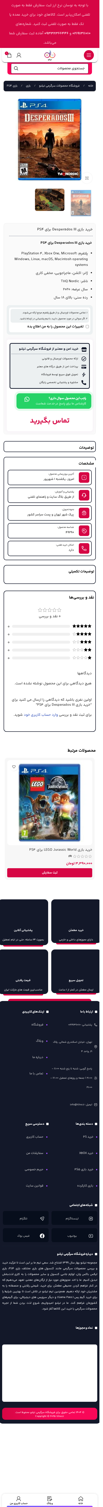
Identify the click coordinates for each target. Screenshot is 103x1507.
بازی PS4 (11, 86)
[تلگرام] (42, 1218)
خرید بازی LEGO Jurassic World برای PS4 (60, 850)
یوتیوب (72, 1236)
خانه (90, 86)
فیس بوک (23, 1236)
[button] (49, 872)
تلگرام (23, 1218)
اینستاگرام (72, 1218)
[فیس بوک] (42, 1236)
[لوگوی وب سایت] (50, 55)
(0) (70, 856)
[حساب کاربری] (19, 55)
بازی (28, 86)
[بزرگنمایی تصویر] (86, 178)
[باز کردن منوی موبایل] (88, 55)
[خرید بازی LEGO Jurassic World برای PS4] (49, 802)
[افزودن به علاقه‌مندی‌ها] (14, 766)
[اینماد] (49, 1373)
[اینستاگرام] (90, 1218)
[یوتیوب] (90, 1236)
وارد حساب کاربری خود (41, 715)
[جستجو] (16, 69)
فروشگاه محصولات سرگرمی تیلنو (59, 86)
